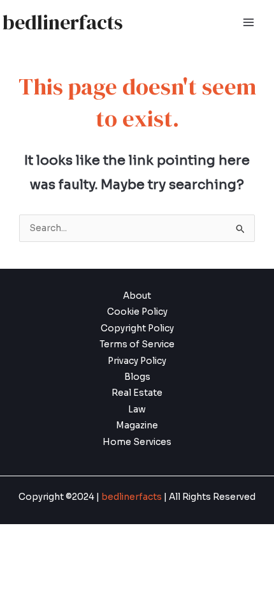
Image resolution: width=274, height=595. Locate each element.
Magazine (137, 425)
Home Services (137, 442)
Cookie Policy (137, 311)
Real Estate (137, 393)
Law (137, 409)
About (137, 295)
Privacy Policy (137, 361)
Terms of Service (137, 344)
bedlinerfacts (63, 22)
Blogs (137, 377)
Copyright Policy (137, 328)
